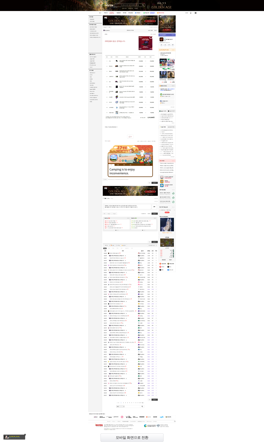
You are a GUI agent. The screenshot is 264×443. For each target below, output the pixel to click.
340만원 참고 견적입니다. (117, 390)
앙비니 (141, 392)
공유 (138, 141)
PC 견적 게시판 (93, 65)
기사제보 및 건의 (93, 31)
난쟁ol (141, 323)
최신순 (112, 198)
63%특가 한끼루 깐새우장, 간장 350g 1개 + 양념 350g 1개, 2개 (167, 170)
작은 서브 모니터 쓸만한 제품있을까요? (119, 262)
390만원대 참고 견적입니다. (118, 373)
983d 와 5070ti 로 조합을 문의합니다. (118, 337)
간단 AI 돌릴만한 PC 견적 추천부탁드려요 (119, 286)
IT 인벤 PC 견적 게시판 (153, 27)
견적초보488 (142, 385)
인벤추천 (127, 248)
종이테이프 (142, 289)
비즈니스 (113, 421)
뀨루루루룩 (142, 361)
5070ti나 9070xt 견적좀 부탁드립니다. (119, 332)
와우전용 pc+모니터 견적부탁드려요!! (119, 315)
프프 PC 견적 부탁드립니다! (117, 385)
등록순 (108, 198)
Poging (141, 356)
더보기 (126, 161)
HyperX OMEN (92, 89)
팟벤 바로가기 (92, 72)
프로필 (118, 164)
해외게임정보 (92, 83)
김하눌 (141, 282)
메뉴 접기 (147, 165)
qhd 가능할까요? (114, 376)
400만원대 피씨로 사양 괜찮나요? (118, 371)
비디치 (141, 284)
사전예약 (136, 8)
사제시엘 (141, 303)
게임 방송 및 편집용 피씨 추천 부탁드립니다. (120, 299)
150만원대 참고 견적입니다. (118, 313)
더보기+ (128, 218)
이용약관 (118, 421)
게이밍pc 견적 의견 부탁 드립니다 (118, 361)
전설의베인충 (142, 277)
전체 (105, 248)
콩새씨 (141, 286)
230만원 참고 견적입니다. (117, 306)
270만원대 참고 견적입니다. (118, 359)
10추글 (118, 245)
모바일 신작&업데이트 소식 (95, 37)
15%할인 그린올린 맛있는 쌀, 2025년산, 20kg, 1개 (167, 165)
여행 (91, 81)
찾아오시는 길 (149, 421)
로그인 (186, 12)
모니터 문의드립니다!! (115, 282)
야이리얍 (141, 371)
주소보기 (105, 27)
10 (139, 402)
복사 (109, 27)
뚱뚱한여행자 (142, 311)
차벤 (91, 76)
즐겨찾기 (124, 245)
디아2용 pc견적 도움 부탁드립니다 (118, 294)
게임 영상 (92, 85)
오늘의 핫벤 (92, 58)
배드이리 (141, 270)
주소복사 (105, 179)
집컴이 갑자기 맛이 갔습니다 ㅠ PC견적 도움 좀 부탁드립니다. (124, 311)
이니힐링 (123, 161)
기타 (132, 248)
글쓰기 (154, 241)
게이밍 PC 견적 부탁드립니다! (117, 392)
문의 (113, 248)
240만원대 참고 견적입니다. (118, 395)
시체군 (141, 351)
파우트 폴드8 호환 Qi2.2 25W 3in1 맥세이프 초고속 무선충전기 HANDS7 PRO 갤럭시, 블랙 (167, 172)
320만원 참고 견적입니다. (117, 354)
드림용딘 (141, 294)
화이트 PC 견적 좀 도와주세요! (117, 366)
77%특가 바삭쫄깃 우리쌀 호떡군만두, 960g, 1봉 (167, 163)
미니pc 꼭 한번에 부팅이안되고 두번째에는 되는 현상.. (122, 342)
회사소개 (108, 421)
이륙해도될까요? (114, 253)
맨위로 (149, 213)
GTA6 (91, 101)
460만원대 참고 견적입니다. (118, 318)
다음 (142, 402)
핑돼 (141, 327)
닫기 (25, 435)
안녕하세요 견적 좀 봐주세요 (117, 265)
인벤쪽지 (120, 161)
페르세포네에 (142, 337)
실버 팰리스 (92, 93)
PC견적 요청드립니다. (115, 303)
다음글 (108, 213)
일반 (109, 248)
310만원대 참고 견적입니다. (118, 335)
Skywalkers (107, 30)
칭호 (130, 164)
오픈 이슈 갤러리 (93, 56)
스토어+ (173, 49)
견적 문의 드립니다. (115, 323)
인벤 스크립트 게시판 (94, 35)
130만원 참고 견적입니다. (117, 296)
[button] (142, 230)
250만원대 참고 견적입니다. (118, 279)
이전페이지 (143, 213)
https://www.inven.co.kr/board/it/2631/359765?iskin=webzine (118, 179)
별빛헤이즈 (142, 258)
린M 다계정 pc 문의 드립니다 (117, 274)
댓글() (154, 34)
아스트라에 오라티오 (94, 99)
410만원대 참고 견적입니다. (118, 272)
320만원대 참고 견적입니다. (118, 330)
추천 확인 (154, 141)
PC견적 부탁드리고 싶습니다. (117, 258)
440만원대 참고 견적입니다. (118, 339)
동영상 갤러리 (92, 29)
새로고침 (156, 198)
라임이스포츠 (142, 299)
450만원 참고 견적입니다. (117, 347)
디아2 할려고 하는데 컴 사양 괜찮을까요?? (120, 383)
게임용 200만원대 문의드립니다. (117, 277)
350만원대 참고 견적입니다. (118, 364)
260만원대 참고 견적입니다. (118, 388)
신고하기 (145, 141)
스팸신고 (149, 141)
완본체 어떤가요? (114, 327)
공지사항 (154, 421)
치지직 (91, 74)
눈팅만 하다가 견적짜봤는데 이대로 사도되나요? (121, 270)
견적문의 (113, 380)
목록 (151, 34)
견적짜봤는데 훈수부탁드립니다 (117, 320)
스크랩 (141, 141)
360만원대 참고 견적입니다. (118, 291)
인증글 (113, 245)
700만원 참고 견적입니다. (117, 325)
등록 (154, 206)
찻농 (141, 262)
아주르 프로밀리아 (93, 97)
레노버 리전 (92, 91)
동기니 (141, 274)
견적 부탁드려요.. (115, 344)
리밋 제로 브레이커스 (94, 95)
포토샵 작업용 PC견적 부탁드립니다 (118, 289)
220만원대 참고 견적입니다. (118, 267)
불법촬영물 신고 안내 (141, 421)
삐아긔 (141, 265)
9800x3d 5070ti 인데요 (115, 308)
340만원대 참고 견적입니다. (118, 378)
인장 (111, 164)
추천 (117, 248)
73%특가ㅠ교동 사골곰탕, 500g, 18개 (166, 167)
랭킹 (124, 164)
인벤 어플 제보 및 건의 (94, 33)
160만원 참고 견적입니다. (117, 260)
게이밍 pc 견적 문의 (115, 351)
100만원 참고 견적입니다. (117, 255)
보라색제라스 (142, 320)
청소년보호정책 (133, 421)
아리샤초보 (142, 344)
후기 (122, 248)
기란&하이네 (130, 8)
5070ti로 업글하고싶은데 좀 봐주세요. (119, 349)
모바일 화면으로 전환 (132, 437)
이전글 (114, 213)
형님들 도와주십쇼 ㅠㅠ (116, 356)
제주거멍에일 (142, 253)
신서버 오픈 (124, 8)
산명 (141, 366)
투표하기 (167, 212)
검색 (142, 406)
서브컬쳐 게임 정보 (93, 87)
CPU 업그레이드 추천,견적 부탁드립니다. (119, 284)
